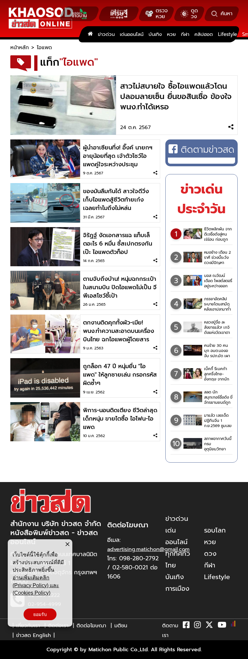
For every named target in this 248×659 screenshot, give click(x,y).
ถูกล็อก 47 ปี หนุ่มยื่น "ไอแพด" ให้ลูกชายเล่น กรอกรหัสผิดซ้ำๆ (120, 375)
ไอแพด (44, 47)
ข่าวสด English (33, 635)
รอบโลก (215, 530)
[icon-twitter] (209, 626)
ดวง (210, 553)
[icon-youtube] (222, 626)
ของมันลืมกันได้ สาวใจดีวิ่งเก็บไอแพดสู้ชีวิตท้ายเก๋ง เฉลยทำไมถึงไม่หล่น (116, 200)
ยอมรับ (40, 614)
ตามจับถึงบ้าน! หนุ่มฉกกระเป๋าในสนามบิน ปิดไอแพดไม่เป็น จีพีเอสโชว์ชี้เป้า (120, 287)
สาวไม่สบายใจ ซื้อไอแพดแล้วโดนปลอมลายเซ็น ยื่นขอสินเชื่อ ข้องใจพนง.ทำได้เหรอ (176, 96)
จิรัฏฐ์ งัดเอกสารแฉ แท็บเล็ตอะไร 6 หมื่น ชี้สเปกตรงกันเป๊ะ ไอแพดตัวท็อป (117, 244)
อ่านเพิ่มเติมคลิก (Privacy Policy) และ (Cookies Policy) (36, 585)
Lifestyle (227, 34)
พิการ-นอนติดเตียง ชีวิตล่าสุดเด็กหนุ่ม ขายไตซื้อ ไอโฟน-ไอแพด (120, 419)
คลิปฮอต (203, 34)
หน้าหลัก (19, 47)
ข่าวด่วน (106, 34)
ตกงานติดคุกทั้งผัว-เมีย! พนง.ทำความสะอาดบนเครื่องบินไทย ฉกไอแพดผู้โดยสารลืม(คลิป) (118, 335)
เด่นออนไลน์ (131, 34)
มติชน (120, 626)
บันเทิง (155, 34)
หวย (171, 34)
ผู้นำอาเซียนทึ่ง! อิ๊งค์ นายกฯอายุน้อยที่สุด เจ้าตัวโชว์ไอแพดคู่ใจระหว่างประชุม (117, 156)
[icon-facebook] (186, 626)
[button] (9, 652)
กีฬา (185, 34)
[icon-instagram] (197, 626)
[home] (90, 34)
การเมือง (177, 588)
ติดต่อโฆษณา (91, 626)
